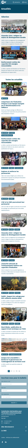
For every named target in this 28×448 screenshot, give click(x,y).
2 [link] (11, 371)
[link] (19, 371)
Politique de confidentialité (12, 437)
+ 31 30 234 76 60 (7, 421)
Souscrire (13, 402)
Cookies (3, 437)
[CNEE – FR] (3, 2)
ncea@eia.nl (7, 423)
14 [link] (16, 371)
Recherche (16, 2)
